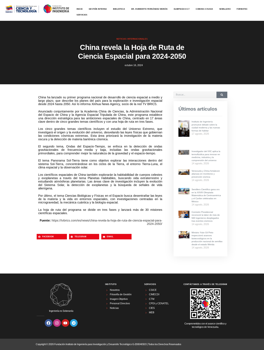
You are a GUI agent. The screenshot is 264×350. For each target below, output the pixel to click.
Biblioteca (119, 9)
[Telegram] (74, 323)
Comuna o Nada (204, 9)
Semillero (225, 9)
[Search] (221, 95)
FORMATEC (242, 9)
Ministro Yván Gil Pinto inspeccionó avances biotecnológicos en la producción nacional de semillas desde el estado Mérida (207, 238)
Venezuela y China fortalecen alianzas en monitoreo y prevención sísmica (206, 174)
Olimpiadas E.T (182, 9)
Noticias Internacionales (132, 39)
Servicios (82, 15)
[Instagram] (57, 323)
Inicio (80, 9)
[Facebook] (48, 323)
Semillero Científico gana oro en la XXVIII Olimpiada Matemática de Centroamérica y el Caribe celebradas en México (206, 195)
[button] (52, 236)
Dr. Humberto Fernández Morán (149, 9)
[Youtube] (65, 323)
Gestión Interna (98, 9)
